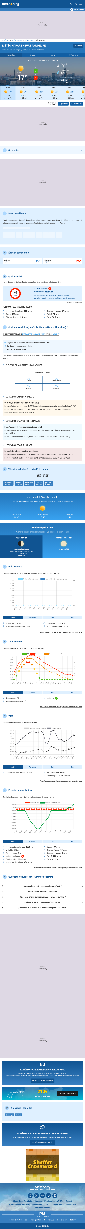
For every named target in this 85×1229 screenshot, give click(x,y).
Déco (26, 1220)
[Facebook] (30, 1196)
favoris (79, 46)
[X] (36, 1196)
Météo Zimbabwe (17, 40)
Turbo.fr (73, 1220)
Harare (18, 1115)
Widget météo (37, 1204)
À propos (38, 1201)
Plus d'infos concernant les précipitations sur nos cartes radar (61, 632)
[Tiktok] (49, 1196)
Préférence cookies (42, 1208)
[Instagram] (55, 1196)
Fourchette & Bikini (16, 1220)
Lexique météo (57, 1204)
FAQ (47, 1204)
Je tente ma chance (68, 1093)
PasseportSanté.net (38, 1220)
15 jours (32, 55)
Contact (69, 1201)
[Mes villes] (71, 5)
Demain (52, 55)
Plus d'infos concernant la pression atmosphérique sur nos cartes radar (58, 868)
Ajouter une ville (79, 9)
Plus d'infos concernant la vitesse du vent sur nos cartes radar (61, 781)
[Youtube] (42, 1196)
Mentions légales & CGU (53, 1201)
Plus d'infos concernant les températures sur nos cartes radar (61, 707)
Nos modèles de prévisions (19, 1204)
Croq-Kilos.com (62, 1220)
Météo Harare (29, 40)
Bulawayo (9, 1115)
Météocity (5, 40)
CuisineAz (50, 1220)
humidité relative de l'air (14, 412)
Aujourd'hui (11, 55)
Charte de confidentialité (22, 1201)
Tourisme (74, 55)
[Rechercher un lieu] (76, 4)
